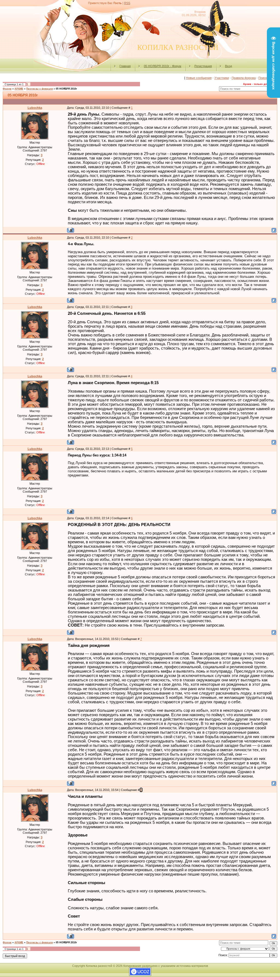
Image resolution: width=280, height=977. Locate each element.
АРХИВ (18, 88)
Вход (228, 66)
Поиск (262, 77)
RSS (127, 3)
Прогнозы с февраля (39, 88)
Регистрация (203, 66)
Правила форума (244, 77)
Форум (7, 88)
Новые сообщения (199, 77)
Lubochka (35, 107)
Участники (221, 77)
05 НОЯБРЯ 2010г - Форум (162, 66)
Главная (125, 66)
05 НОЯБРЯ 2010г (66, 88)
